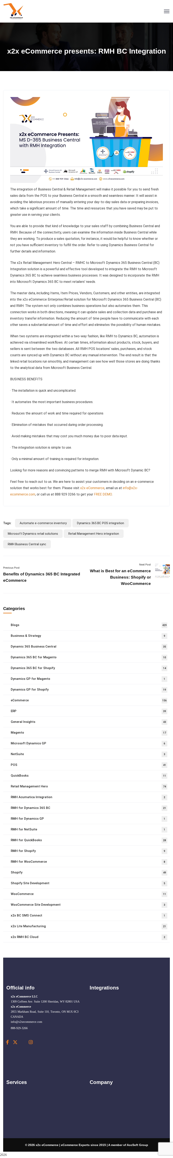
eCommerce (89, 700)
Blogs (89, 625)
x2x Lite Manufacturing (88, 926)
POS (88, 765)
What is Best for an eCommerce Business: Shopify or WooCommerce (120, 577)
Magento (88, 732)
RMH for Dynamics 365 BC (88, 808)
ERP (88, 711)
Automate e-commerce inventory (43, 523)
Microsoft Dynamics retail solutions (33, 534)
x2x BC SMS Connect (88, 915)
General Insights (88, 722)
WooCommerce (88, 894)
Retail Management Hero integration (93, 534)
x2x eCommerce (92, 488)
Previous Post (11, 567)
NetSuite (88, 754)
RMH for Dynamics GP (88, 819)
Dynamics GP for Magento (88, 679)
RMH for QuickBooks (88, 840)
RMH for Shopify (88, 851)
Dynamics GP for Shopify (88, 689)
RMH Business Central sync (27, 544)
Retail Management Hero (88, 786)
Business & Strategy (88, 636)
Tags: (7, 523)
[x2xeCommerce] (13, 11)
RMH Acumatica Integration (88, 797)
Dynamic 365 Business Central (88, 646)
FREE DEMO (103, 494)
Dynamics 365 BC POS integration (100, 523)
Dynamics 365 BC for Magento (88, 657)
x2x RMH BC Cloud (88, 937)
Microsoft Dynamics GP (88, 743)
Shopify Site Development (88, 883)
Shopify (88, 872)
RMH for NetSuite (88, 829)
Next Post (145, 564)
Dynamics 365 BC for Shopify (88, 668)
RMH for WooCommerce (88, 862)
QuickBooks (88, 775)
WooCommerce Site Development (88, 905)
